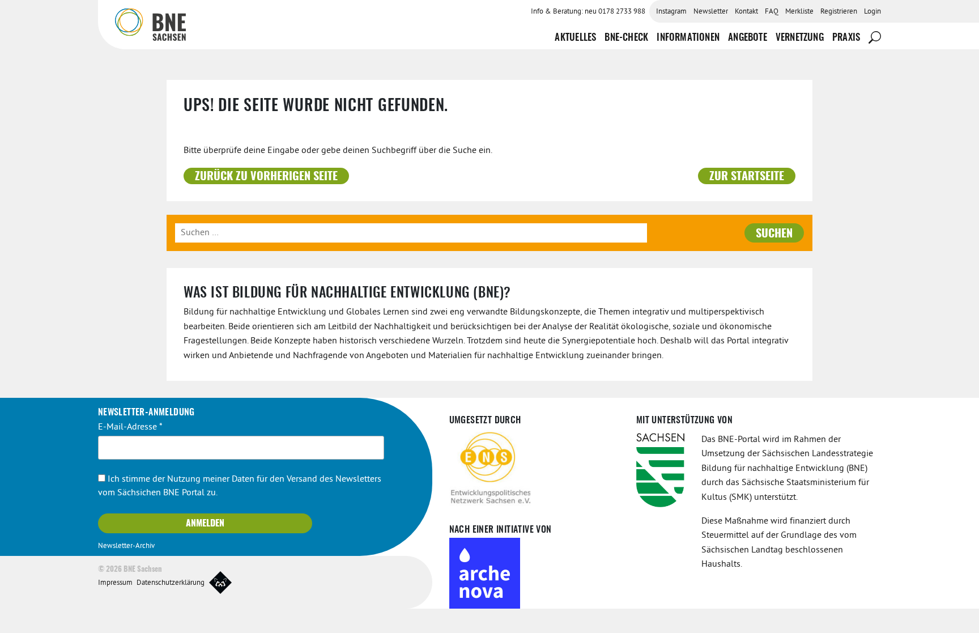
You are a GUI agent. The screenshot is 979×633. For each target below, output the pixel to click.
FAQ (771, 11)
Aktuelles (575, 38)
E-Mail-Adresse (130, 427)
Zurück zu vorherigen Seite (266, 176)
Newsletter (710, 11)
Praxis (846, 38)
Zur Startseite (746, 176)
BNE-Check (626, 38)
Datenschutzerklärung (171, 583)
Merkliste (799, 11)
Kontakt (746, 11)
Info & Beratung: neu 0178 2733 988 (588, 11)
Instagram (671, 11)
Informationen (688, 38)
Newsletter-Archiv (126, 546)
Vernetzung (800, 38)
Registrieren (838, 11)
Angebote (747, 38)
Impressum (115, 583)
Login (872, 11)
